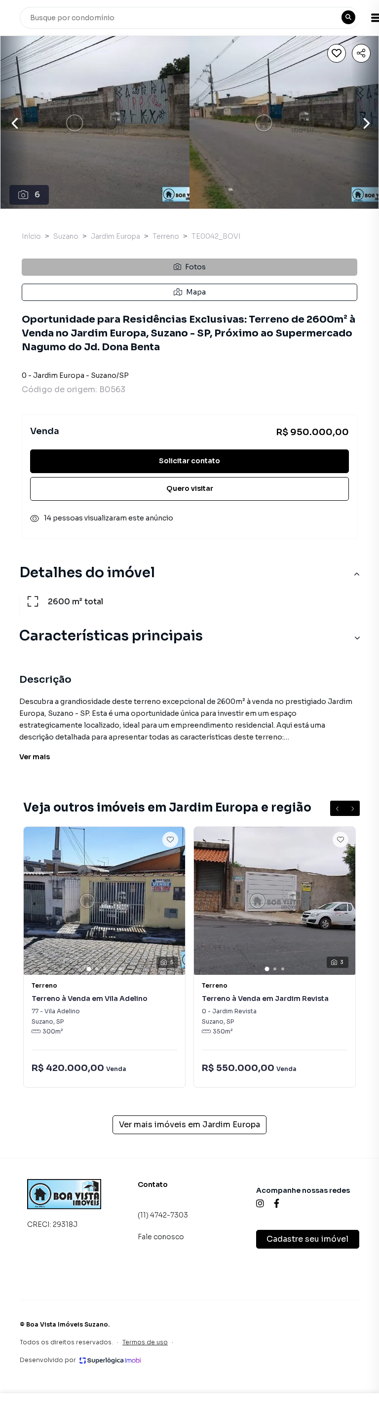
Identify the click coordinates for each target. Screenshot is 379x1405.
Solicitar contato (189, 460)
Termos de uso (145, 1342)
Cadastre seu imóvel (307, 1239)
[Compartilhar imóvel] (361, 53)
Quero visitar (189, 488)
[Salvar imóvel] (336, 53)
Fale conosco (161, 1236)
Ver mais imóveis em (189, 1124)
